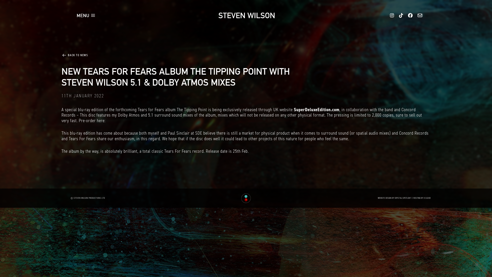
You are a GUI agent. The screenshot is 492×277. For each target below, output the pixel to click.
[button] (86, 15)
